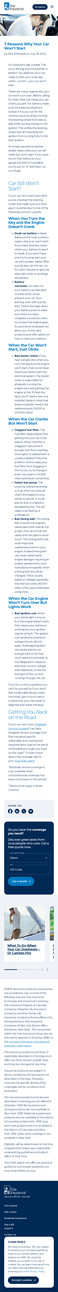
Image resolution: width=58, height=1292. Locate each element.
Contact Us (10, 1234)
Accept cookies (22, 1280)
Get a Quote (10, 1205)
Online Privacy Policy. (34, 1271)
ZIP (11, 865)
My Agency (40, 7)
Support (8, 1228)
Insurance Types (17, 853)
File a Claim (10, 1212)
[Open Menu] (52, 7)
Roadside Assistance (15, 1218)
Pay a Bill (9, 1224)
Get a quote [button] (19, 881)
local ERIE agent (25, 760)
